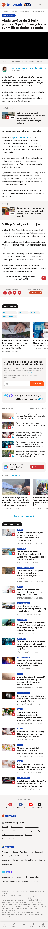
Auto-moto (21, 638)
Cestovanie (21, 548)
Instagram (10, 808)
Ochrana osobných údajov (12, 835)
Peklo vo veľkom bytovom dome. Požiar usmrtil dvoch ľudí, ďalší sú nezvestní (30, 663)
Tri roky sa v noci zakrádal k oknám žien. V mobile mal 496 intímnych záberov (31, 698)
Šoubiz (15, 852)
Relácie (25, 881)
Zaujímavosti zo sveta (25, 567)
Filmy (38, 881)
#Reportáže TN (9, 317)
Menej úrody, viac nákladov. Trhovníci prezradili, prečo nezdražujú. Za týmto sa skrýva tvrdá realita (15, 344)
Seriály (32, 881)
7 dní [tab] (44, 409)
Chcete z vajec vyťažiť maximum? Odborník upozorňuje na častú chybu (30, 750)
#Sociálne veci (9, 313)
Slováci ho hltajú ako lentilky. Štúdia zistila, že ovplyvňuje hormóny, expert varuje (29, 435)
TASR (18, 669)
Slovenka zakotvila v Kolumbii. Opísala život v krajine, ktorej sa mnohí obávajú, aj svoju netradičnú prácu (31, 626)
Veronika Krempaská (39, 508)
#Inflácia (35, 313)
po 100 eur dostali (21, 137)
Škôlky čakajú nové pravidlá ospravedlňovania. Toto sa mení (30, 424)
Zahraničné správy (32, 827)
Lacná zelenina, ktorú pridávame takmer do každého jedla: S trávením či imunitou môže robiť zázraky (31, 716)
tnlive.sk (6, 11)
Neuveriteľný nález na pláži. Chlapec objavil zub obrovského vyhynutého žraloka (30, 574)
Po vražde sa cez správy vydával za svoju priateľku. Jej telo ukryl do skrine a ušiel (31, 608)
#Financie (23, 313)
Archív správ (6, 831)
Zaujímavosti (22, 619)
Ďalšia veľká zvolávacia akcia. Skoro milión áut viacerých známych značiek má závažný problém (30, 444)
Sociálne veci (24, 11)
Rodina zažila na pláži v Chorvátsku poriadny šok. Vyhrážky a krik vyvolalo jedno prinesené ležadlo (31, 555)
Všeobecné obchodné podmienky (26, 831)
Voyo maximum (8, 877)
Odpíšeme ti (40, 860)
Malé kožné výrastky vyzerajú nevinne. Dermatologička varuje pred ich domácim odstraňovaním (30, 416)
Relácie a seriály (26, 852)
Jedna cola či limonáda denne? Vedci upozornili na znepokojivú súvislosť (29, 592)
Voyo (40, 399)
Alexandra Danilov (20, 68)
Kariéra (27, 856)
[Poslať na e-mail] (14, 292)
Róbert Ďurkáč (23, 562)
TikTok (39, 808)
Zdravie (20, 529)
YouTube (31, 808)
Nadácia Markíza (26, 860)
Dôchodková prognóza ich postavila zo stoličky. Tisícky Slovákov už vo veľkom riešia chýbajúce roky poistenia (15, 501)
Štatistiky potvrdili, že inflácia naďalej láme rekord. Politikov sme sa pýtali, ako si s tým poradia (31, 212)
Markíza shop (7, 864)
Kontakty (5, 827)
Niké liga (5, 881)
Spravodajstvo (36, 877)
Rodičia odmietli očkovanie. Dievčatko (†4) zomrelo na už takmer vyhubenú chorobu (31, 767)
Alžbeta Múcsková (24, 614)
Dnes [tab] (32, 409)
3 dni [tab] (38, 409)
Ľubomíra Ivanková (24, 543)
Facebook (21, 808)
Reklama (18, 856)
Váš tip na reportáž (14, 823)
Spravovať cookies (9, 839)
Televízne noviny (22, 877)
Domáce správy (17, 827)
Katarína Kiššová (38, 68)
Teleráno (20, 633)
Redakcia (28, 835)
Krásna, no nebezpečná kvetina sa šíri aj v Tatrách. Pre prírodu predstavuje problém (30, 453)
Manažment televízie (10, 860)
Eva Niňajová (22, 740)
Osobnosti (39, 852)
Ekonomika (15, 11)
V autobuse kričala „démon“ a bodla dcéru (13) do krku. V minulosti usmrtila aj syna (31, 783)
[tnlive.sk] (12, 5)
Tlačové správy (8, 856)
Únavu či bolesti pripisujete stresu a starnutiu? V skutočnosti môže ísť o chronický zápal (30, 536)
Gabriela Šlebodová (25, 581)
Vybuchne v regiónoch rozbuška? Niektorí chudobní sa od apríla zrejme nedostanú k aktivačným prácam (31, 118)
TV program (6, 852)
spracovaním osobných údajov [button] (25, 373)
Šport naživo (15, 881)
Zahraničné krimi (23, 603)
